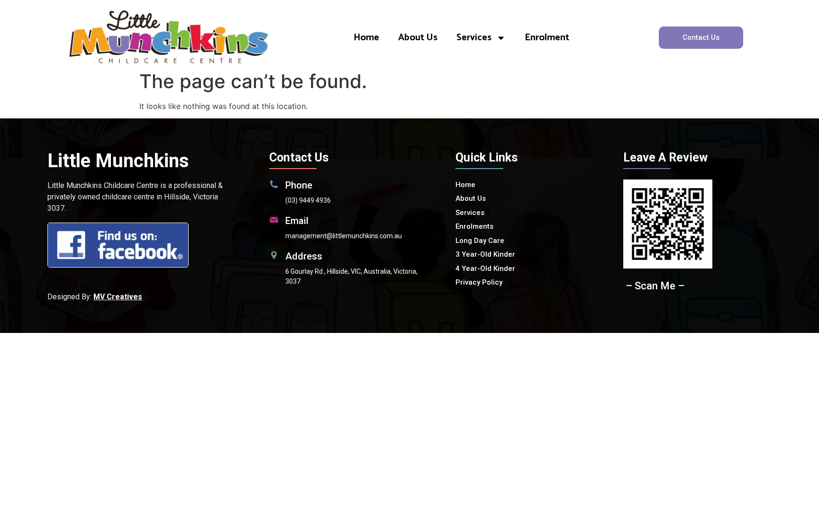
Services (473, 37)
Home (366, 37)
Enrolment (547, 37)
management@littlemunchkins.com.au (343, 236)
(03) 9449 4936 (308, 200)
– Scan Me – (655, 286)
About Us (417, 37)
